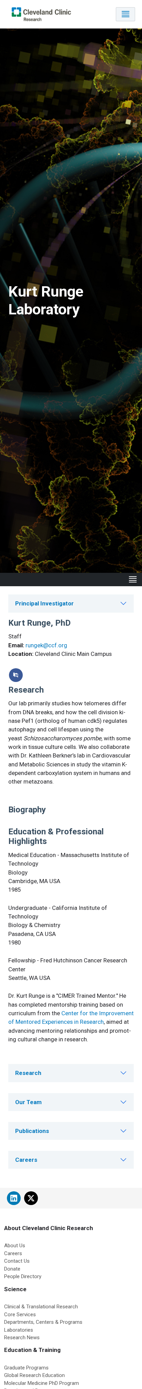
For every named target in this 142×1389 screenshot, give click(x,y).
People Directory (22, 1276)
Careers (26, 1159)
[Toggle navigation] (125, 14)
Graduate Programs (26, 1368)
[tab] (71, 603)
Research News (22, 1337)
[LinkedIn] (14, 1198)
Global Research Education (34, 1375)
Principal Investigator (44, 603)
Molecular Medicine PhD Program (41, 1383)
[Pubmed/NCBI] (16, 675)
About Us (14, 1245)
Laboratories (18, 1330)
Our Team (28, 1102)
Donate (12, 1269)
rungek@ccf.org (46, 645)
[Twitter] (31, 1198)
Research (28, 1072)
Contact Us (17, 1261)
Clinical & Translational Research (41, 1307)
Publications (32, 1130)
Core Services (20, 1314)
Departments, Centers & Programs (43, 1322)
